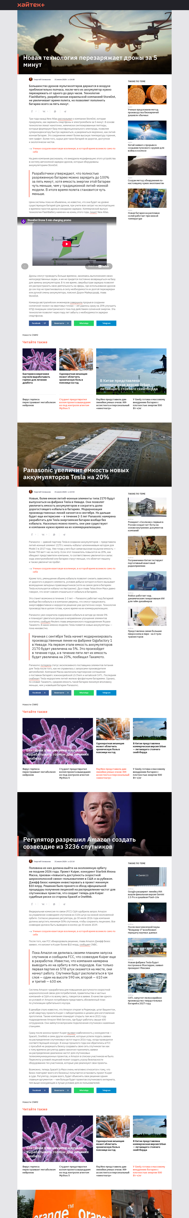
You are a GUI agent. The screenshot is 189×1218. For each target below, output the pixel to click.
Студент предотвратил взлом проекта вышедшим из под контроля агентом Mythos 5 (75, 404)
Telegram (106, 323)
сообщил (46, 621)
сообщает (85, 944)
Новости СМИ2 (30, 335)
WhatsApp (83, 323)
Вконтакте (61, 323)
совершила (76, 302)
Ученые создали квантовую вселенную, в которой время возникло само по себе (74, 150)
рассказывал (65, 118)
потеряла (46, 665)
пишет (93, 212)
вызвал (71, 1032)
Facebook (39, 323)
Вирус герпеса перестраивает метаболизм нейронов (39, 402)
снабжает (34, 678)
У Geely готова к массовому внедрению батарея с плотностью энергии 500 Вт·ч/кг (149, 404)
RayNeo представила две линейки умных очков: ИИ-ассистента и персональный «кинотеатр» (112, 404)
